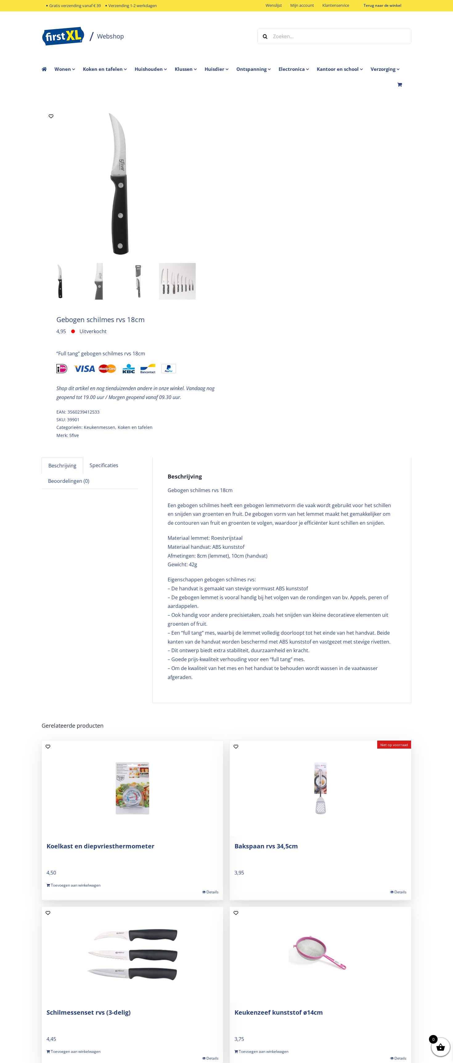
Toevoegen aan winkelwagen (75, 885)
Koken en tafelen (135, 427)
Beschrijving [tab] (62, 465)
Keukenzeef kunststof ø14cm (279, 1012)
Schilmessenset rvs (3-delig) (89, 1012)
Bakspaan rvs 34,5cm (266, 846)
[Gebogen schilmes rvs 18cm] (119, 184)
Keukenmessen (99, 427)
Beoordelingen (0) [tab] (68, 481)
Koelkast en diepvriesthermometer (100, 846)
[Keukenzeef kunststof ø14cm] (320, 954)
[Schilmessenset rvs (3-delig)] (132, 954)
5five (74, 435)
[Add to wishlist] (51, 116)
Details (212, 892)
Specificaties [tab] (104, 465)
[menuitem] (69, 69)
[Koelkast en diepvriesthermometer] (132, 788)
